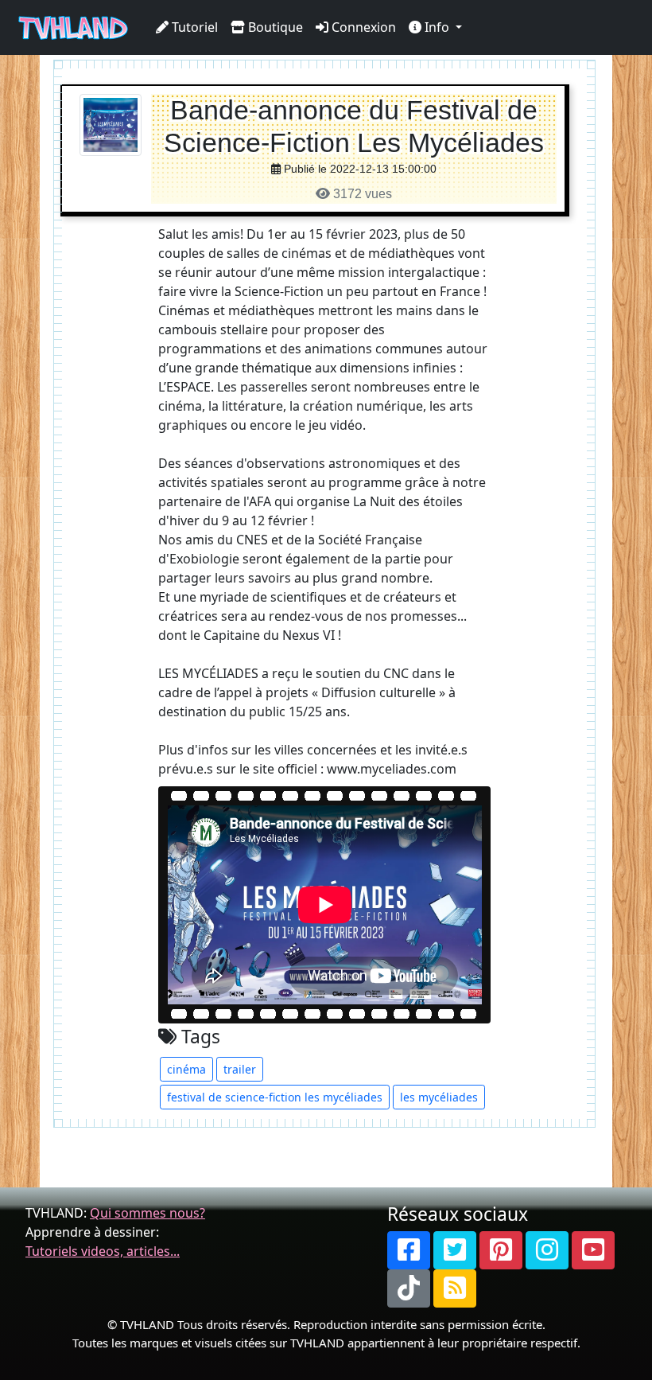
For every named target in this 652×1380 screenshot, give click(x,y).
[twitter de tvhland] (454, 1250)
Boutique (274, 27)
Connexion (362, 27)
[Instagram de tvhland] (547, 1250)
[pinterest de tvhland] (500, 1250)
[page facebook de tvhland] (408, 1250)
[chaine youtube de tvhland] (593, 1250)
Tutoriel (193, 27)
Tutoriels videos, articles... (102, 1251)
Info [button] (436, 27)
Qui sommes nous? (147, 1213)
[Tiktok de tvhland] (408, 1288)
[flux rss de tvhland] (454, 1288)
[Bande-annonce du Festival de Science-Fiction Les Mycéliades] (111, 124)
